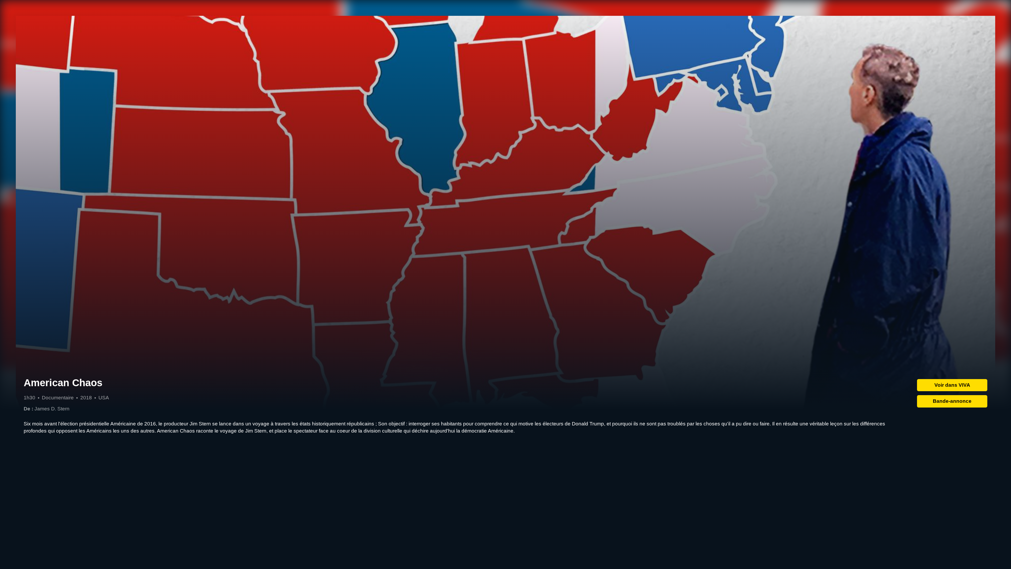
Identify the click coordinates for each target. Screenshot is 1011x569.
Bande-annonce (952, 401)
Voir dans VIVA (952, 385)
